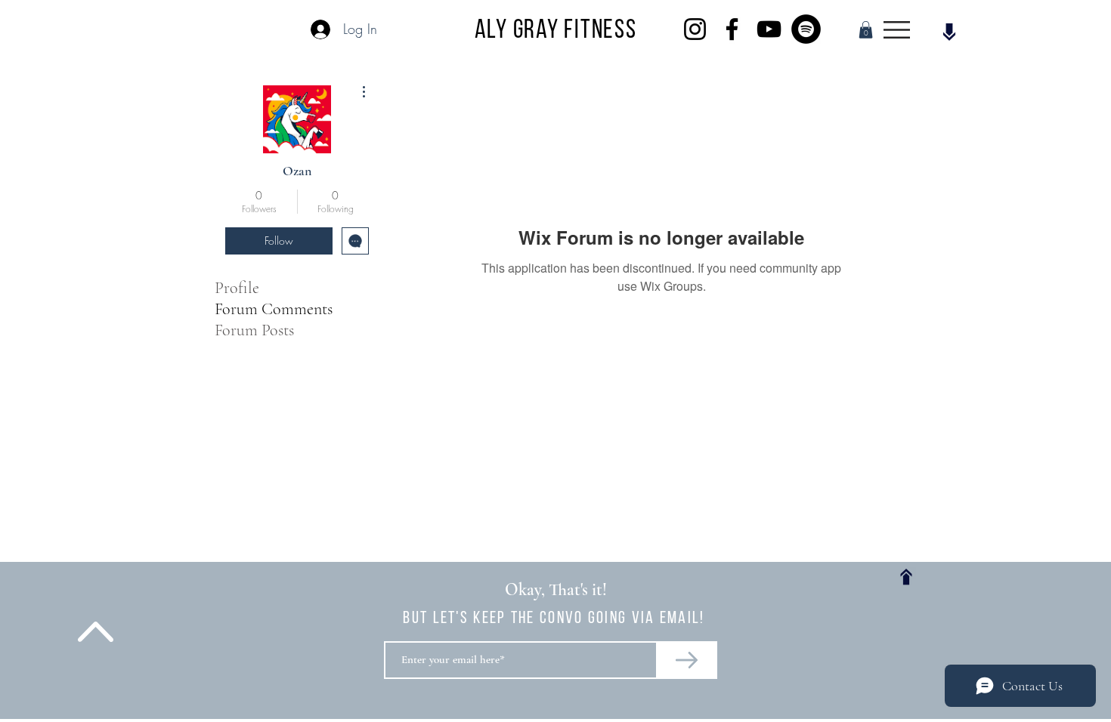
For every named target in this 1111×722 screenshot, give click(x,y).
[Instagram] (695, 29)
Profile (237, 288)
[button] (866, 30)
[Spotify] (806, 29)
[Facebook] (732, 29)
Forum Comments (274, 309)
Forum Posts (254, 330)
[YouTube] (769, 29)
